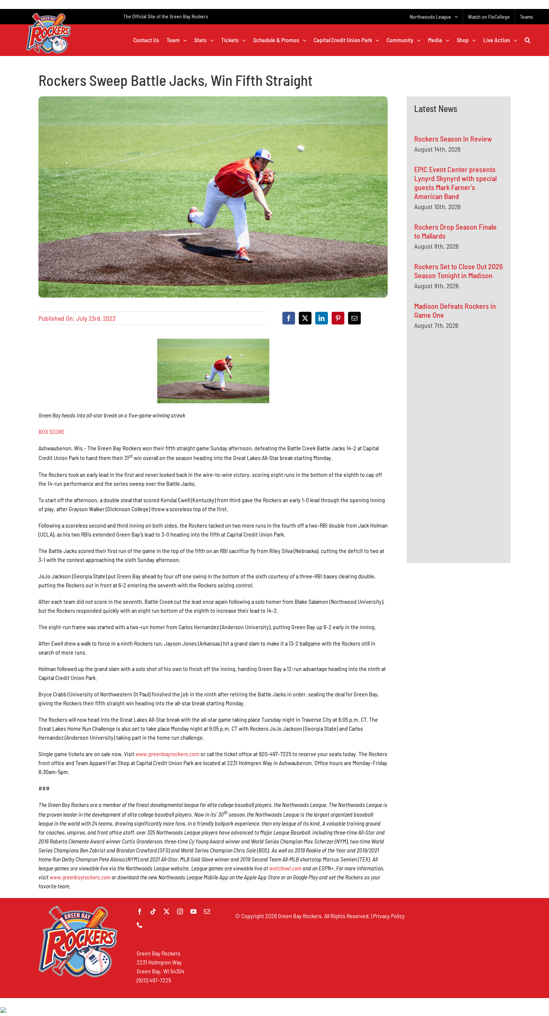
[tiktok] (153, 911)
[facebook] (140, 911)
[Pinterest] (338, 318)
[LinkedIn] (321, 318)
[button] (527, 40)
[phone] (140, 925)
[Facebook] (288, 318)
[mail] (207, 911)
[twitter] (167, 911)
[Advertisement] (470, 408)
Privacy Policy (389, 915)
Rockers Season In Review (453, 138)
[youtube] (193, 911)
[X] (305, 318)
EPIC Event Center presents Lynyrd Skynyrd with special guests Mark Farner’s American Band (455, 183)
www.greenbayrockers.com (167, 753)
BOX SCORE (51, 431)
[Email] (354, 318)
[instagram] (180, 911)
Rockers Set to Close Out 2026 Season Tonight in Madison (458, 271)
